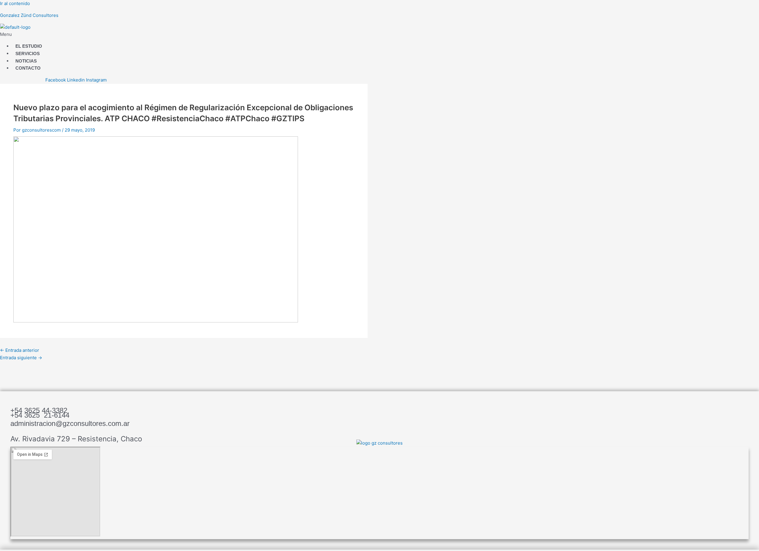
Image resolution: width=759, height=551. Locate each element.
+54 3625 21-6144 (39, 415)
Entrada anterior (19, 350)
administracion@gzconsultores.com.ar (70, 423)
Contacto (28, 68)
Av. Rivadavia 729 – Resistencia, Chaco (76, 439)
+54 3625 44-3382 (38, 410)
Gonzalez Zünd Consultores (29, 15)
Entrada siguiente (21, 357)
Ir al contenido (15, 3)
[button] (227, 34)
